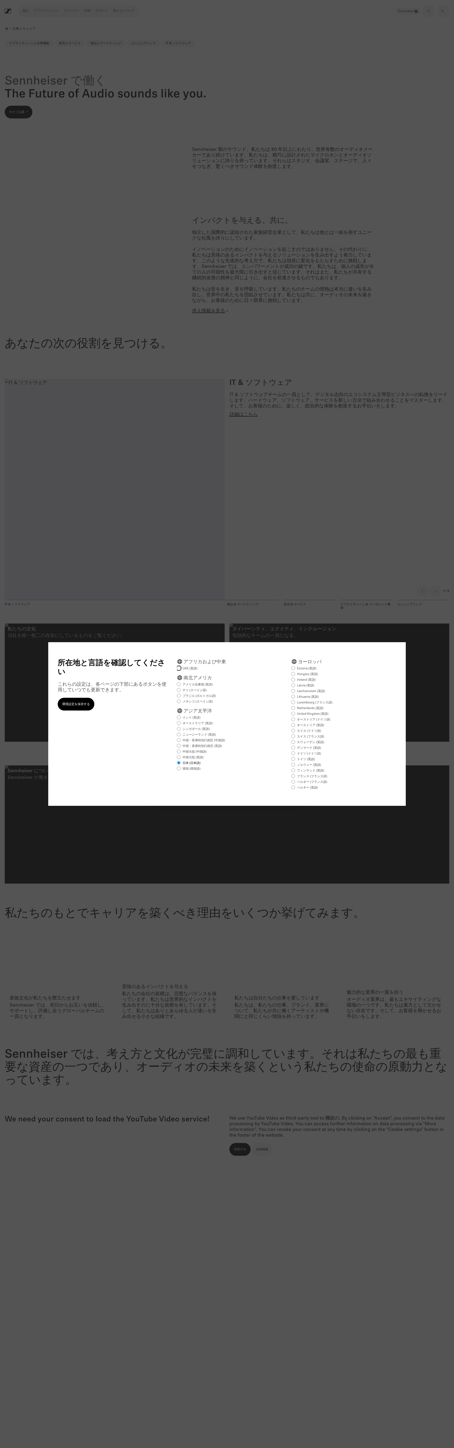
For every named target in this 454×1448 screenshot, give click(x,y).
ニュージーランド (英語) (199, 734)
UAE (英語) (190, 668)
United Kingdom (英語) (312, 713)
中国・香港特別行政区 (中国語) (204, 740)
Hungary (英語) (307, 674)
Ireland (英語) (306, 679)
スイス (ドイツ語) (309, 731)
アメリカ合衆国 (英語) (198, 684)
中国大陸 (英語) (193, 757)
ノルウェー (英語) (309, 765)
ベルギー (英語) (307, 787)
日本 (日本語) (192, 763)
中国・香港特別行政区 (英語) (202, 746)
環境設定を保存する (76, 704)
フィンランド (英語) (310, 770)
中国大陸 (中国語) (195, 751)
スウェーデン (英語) (310, 742)
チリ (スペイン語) (195, 690)
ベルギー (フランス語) (312, 782)
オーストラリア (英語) (198, 723)
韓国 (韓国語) (192, 768)
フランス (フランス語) (312, 776)
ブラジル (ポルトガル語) (199, 696)
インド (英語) (192, 717)
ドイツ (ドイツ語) (309, 753)
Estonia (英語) (306, 668)
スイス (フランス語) (310, 736)
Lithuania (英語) (308, 696)
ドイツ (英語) (306, 759)
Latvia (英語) (305, 685)
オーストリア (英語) (310, 725)
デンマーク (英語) (309, 748)
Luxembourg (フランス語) (314, 702)
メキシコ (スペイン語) (198, 701)
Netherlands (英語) (310, 708)
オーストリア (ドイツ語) (313, 719)
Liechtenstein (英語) (311, 691)
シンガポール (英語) (196, 729)
